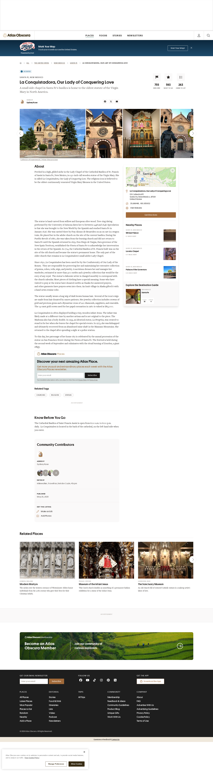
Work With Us (113, 717)
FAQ (139, 701)
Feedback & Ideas (116, 701)
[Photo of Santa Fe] (133, 296)
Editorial (54, 692)
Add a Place (26, 721)
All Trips (81, 697)
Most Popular (26, 705)
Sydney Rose (32, 103)
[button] (157, 77)
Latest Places (26, 701)
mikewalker (42, 483)
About (140, 697)
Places (23, 692)
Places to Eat (26, 709)
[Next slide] (192, 133)
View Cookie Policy (32, 758)
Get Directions (151, 215)
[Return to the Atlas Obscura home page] (17, 35)
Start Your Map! (178, 48)
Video (52, 713)
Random (24, 713)
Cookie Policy (143, 717)
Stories (52, 697)
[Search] (208, 35)
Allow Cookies (76, 764)
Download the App (152, 681)
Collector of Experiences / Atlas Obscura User (39, 160)
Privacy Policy (83, 380)
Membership (113, 697)
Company (142, 692)
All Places (24, 697)
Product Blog (113, 709)
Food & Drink (55, 701)
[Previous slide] (20, 133)
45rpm (74, 483)
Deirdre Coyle (64, 483)
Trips (81, 692)
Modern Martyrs (29, 584)
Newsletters (55, 721)
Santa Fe (145, 293)
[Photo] (170, 235)
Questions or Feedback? (106, 739)
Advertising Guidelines (147, 709)
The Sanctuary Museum (151, 584)
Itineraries (53, 705)
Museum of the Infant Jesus (93, 584)
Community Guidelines (118, 705)
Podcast (53, 717)
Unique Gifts (113, 713)
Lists (51, 709)
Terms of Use (94, 380)
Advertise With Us (145, 705)
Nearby (23, 717)
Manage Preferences (56, 764)
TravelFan (52, 483)
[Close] (84, 752)
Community (113, 692)
